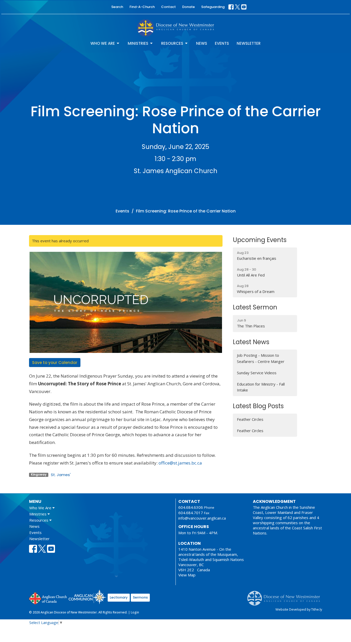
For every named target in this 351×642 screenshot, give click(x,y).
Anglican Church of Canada (48, 597)
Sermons (140, 597)
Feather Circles (250, 419)
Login (135, 612)
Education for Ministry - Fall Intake (261, 387)
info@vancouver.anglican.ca (202, 518)
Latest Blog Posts (258, 406)
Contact (168, 6)
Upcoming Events (260, 240)
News (201, 43)
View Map (187, 574)
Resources (172, 43)
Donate (188, 6)
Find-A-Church (142, 6)
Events (222, 43)
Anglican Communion (87, 597)
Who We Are (102, 43)
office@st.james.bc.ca (180, 463)
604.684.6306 (190, 507)
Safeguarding (213, 6)
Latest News (251, 342)
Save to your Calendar (54, 362)
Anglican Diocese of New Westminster (286, 595)
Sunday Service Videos (256, 372)
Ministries (138, 43)
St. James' (61, 474)
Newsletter (249, 43)
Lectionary (119, 597)
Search (117, 6)
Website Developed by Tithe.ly (298, 609)
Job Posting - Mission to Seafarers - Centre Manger (260, 358)
